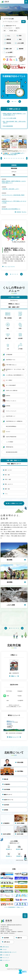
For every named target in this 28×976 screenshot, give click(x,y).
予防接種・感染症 (13, 30)
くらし (8, 35)
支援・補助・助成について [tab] (14, 460)
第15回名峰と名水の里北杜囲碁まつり (11, 208)
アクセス (4, 949)
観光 (20, 39)
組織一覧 (20, 937)
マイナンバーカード (8, 28)
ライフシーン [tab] (14, 300)
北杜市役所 (6, 804)
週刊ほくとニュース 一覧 (15, 737)
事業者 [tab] (14, 303)
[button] (8, 101)
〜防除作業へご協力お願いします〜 (10, 188)
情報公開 (6, 779)
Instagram (20, 691)
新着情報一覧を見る (21, 212)
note (8, 700)
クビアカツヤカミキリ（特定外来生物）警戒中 (13, 195)
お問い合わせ (7, 941)
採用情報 (6, 809)
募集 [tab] (14, 175)
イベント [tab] (14, 171)
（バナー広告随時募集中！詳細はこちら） (14, 907)
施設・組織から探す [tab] (14, 307)
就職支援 (8, 39)
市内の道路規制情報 (8, 126)
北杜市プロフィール (8, 799)
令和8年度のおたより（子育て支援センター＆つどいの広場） (14, 202)
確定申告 (18, 28)
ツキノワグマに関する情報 (9, 118)
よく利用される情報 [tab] (14, 297)
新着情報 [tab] (14, 165)
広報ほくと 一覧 (15, 676)
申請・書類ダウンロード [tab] (14, 463)
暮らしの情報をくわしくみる (15, 503)
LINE (8, 695)
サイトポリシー (6, 960)
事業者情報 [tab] (14, 168)
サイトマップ (5, 957)
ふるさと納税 (20, 43)
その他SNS (20, 700)
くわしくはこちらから (9, 262)
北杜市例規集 (7, 789)
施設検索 (21, 48)
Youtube (20, 695)
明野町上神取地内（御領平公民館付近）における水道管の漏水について (14, 182)
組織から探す (9, 48)
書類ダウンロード (8, 794)
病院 (5, 30)
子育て (20, 35)
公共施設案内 (7, 784)
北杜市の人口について (14, 843)
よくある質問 (9, 52)
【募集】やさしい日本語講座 (10, 153)
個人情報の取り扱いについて (9, 952)
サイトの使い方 (6, 955)
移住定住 (9, 43)
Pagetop (25, 916)
